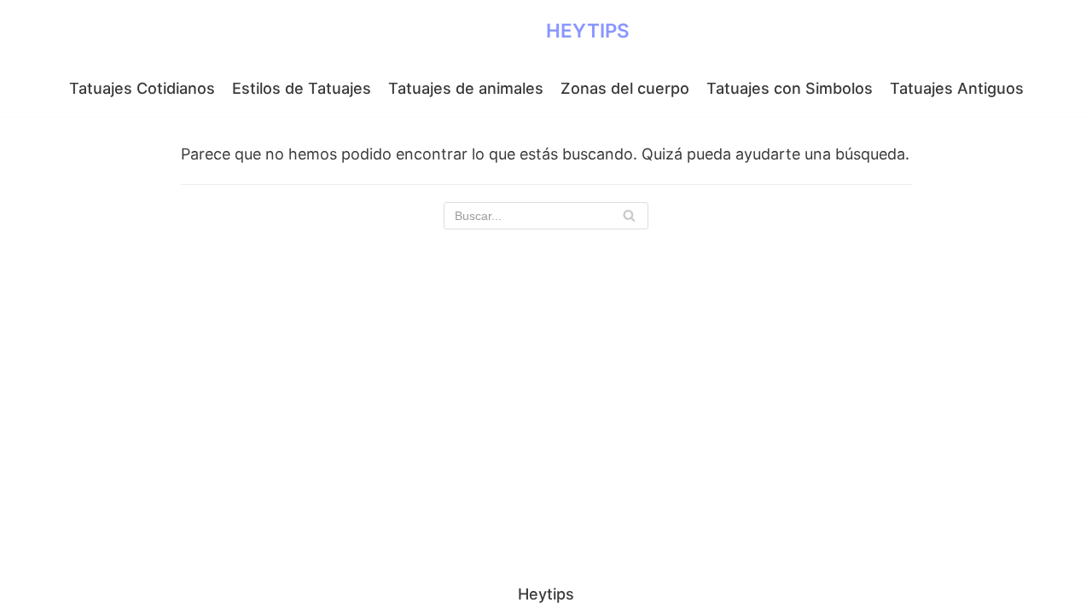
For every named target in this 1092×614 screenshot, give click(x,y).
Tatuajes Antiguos (957, 88)
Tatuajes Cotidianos (142, 88)
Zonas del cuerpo (625, 88)
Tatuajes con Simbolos (789, 88)
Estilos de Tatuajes (301, 88)
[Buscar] (629, 215)
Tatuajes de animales (465, 88)
